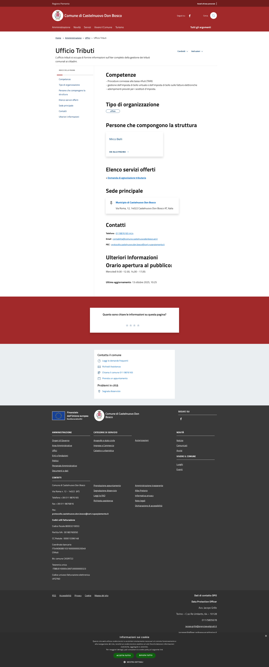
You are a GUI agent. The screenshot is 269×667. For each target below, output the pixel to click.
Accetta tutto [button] (124, 655)
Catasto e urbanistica (104, 450)
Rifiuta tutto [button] (145, 655)
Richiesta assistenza (103, 500)
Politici (55, 460)
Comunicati (182, 445)
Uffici (87, 38)
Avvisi (179, 450)
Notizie (180, 440)
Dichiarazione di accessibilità (148, 505)
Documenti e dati (60, 470)
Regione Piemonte (60, 3)
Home (58, 38)
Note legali (140, 500)
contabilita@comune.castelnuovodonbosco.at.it (135, 239)
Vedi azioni (195, 51)
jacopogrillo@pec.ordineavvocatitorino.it (198, 632)
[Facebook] (188, 15)
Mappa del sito (101, 595)
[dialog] (134, 650)
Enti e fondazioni (60, 455)
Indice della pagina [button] (67, 70)
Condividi (182, 51)
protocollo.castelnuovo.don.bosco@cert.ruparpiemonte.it (138, 244)
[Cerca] (213, 15)
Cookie (88, 595)
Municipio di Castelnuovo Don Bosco (136, 202)
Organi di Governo (60, 440)
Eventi (180, 469)
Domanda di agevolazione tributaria (127, 178)
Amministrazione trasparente (149, 485)
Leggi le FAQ (99, 495)
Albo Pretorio (141, 490)
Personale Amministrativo (64, 465)
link (161, 649)
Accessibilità (65, 595)
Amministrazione (73, 38)
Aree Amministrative (62, 445)
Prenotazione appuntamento (107, 485)
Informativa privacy (144, 495)
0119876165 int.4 (124, 233)
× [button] (266, 636)
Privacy (78, 595)
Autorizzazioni (142, 440)
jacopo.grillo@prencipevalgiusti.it (201, 626)
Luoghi (180, 464)
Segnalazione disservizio (105, 490)
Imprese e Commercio (104, 445)
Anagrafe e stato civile (104, 440)
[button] (134, 662)
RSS (54, 595)
